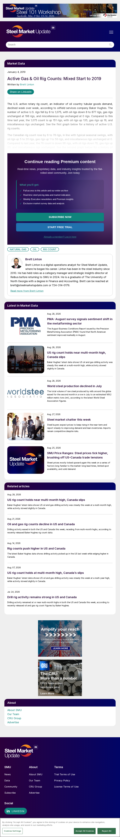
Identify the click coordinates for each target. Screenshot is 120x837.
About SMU (14, 710)
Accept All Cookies (85, 831)
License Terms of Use (66, 786)
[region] (60, 827)
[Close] (115, 822)
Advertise (13, 722)
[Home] (37, 31)
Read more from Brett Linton (26, 290)
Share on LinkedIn (21, 91)
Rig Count (49, 249)
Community (10, 786)
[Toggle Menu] (111, 32)
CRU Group (14, 718)
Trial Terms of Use (64, 774)
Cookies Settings (12, 831)
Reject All (106, 831)
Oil (35, 249)
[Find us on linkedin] (15, 811)
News (7, 774)
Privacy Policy (62, 780)
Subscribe (10, 792)
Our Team (13, 714)
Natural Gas (18, 249)
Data (7, 780)
